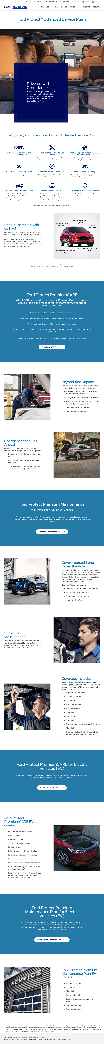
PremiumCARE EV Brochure (52, 788)
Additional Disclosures (39, 1037)
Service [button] (72, 7)
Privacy (30, 1037)
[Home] (38, 7)
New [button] (42, 7)
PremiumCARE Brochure (52, 347)
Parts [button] (79, 7)
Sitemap (24, 1037)
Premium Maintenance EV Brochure (52, 940)
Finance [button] (64, 7)
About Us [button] (96, 7)
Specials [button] (55, 7)
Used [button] (48, 7)
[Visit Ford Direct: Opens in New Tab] (66, 1039)
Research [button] (87, 7)
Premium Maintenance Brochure (52, 532)
